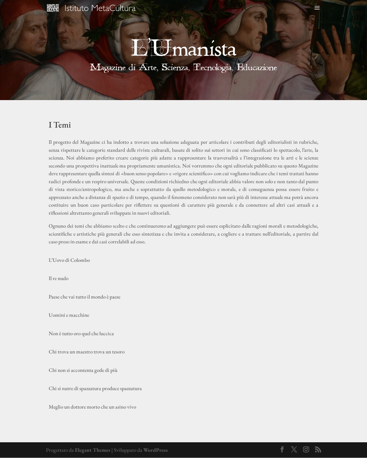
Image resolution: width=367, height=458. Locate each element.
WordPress (155, 450)
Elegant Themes (92, 450)
